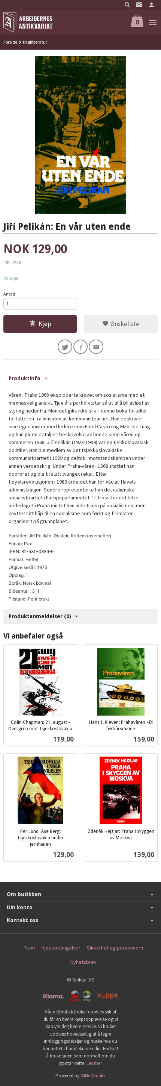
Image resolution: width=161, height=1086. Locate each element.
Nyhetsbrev (83, 962)
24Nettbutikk (93, 1075)
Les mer (94, 1063)
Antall (9, 294)
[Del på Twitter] (65, 347)
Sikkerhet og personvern (115, 947)
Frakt (29, 947)
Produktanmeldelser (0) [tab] (40, 616)
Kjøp (45, 324)
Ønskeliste (124, 324)
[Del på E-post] (96, 347)
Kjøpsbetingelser (61, 947)
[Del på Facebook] (80, 347)
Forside (10, 42)
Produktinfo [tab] (24, 378)
